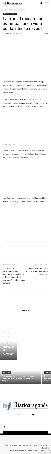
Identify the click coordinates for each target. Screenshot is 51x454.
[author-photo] (25, 306)
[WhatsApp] (24, 39)
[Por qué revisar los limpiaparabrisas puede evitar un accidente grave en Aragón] (20, 372)
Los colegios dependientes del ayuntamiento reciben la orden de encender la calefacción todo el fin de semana (14, 275)
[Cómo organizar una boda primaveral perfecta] (8, 344)
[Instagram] (23, 414)
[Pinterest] (18, 39)
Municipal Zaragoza (17, 9)
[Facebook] (5, 39)
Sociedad (6, 372)
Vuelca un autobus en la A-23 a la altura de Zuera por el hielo (37, 271)
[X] (11, 39)
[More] (30, 39)
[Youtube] (32, 414)
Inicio (5, 9)
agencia (9, 33)
